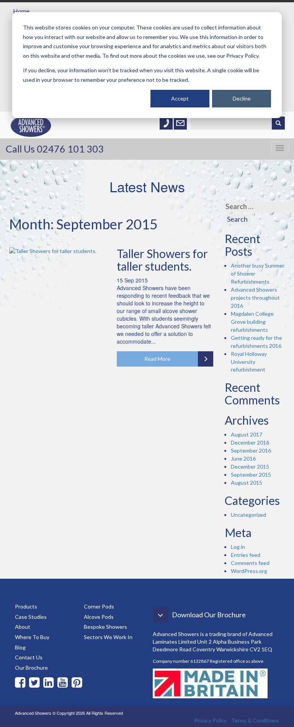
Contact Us (28, 657)
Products (26, 606)
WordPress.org (249, 571)
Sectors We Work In (108, 637)
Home (21, 11)
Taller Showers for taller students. (162, 260)
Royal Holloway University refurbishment (249, 362)
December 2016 (250, 442)
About (22, 626)
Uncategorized (248, 514)
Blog (20, 647)
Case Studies (31, 616)
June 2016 (243, 458)
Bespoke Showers (105, 626)
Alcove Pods (99, 616)
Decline (242, 98)
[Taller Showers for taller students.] (57, 251)
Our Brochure (31, 667)
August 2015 (246, 482)
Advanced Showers (31, 133)
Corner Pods (99, 606)
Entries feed (245, 555)
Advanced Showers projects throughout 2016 (255, 297)
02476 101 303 (70, 148)
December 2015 (250, 466)
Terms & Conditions (255, 720)
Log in (238, 547)
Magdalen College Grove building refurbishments (252, 321)
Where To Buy (32, 637)
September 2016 (251, 450)
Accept (180, 98)
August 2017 (246, 434)
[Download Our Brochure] (202, 626)
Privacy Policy (210, 720)
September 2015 (251, 474)
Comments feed (250, 563)
